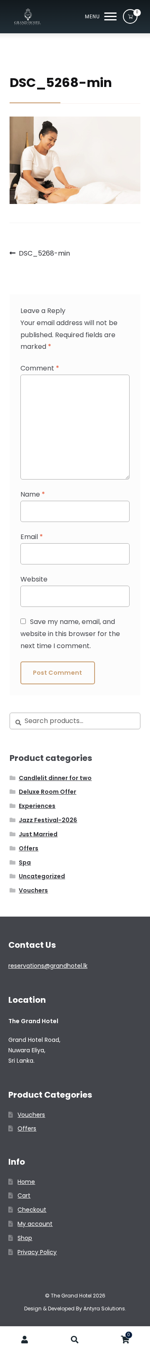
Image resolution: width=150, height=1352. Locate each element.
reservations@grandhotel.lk (48, 966)
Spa (25, 862)
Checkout (32, 1209)
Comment (39, 368)
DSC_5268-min (44, 254)
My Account (25, 1339)
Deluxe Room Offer (47, 792)
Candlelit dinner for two (55, 778)
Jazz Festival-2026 (48, 820)
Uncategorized (42, 876)
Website (34, 579)
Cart (24, 1195)
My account (35, 1224)
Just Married (38, 834)
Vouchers (33, 890)
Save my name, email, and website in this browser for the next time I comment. (70, 634)
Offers (28, 848)
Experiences (37, 806)
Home (26, 1182)
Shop (25, 1238)
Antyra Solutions (104, 1308)
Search (75, 1339)
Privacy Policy (37, 1252)
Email (31, 537)
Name (32, 494)
